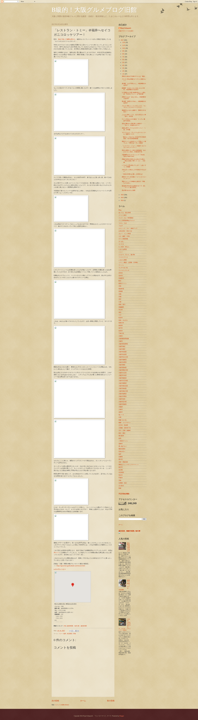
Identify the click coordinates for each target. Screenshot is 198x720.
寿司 (120, 312)
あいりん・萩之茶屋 (125, 212)
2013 (122, 200)
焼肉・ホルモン (123, 320)
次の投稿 (55, 701)
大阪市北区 (122, 399)
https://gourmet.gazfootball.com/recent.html (71, 566)
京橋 (120, 294)
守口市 (121, 309)
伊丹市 (121, 273)
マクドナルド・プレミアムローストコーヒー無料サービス (134, 133)
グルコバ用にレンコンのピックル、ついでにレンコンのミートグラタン (134, 106)
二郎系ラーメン (123, 441)
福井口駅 (76, 626)
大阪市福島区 (123, 393)
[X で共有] (74, 631)
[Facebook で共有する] (76, 631)
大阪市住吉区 (123, 354)
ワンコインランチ (124, 270)
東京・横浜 (122, 433)
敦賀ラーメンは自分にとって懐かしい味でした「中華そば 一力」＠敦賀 (134, 142)
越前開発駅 (70, 626)
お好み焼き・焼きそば (125, 231)
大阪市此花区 (123, 351)
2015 (122, 197)
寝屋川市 (121, 323)
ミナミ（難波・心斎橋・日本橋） (129, 262)
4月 (123, 65)
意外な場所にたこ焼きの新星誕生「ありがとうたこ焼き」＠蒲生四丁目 (134, 151)
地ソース (121, 415)
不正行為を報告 (124, 494)
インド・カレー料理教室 (126, 218)
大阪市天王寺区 (123, 380)
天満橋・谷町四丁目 (125, 428)
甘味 (120, 286)
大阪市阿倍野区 (123, 344)
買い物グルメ (123, 446)
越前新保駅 (84, 626)
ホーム (83, 701)
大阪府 (121, 407)
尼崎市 (121, 443)
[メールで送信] (70, 631)
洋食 (65, 626)
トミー (61, 633)
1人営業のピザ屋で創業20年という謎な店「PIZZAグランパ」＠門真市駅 (134, 93)
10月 (124, 48)
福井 (64, 633)
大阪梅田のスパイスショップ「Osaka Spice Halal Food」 (133, 155)
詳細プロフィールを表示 (126, 31)
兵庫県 (121, 457)
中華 (120, 417)
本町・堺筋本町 (123, 462)
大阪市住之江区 (123, 357)
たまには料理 (123, 249)
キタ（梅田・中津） (125, 236)
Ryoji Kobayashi (126, 28)
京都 (120, 296)
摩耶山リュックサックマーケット (129, 464)
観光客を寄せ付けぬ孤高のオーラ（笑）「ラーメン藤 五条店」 (134, 186)
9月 (123, 51)
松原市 (121, 317)
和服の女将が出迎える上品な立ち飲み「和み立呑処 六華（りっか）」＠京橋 (133, 160)
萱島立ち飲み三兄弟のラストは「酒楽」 (134, 76)
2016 (122, 195)
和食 (120, 488)
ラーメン (121, 265)
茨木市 (121, 275)
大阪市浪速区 (123, 404)
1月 (123, 74)
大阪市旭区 (122, 346)
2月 (123, 71)
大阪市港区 (122, 349)
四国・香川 (122, 304)
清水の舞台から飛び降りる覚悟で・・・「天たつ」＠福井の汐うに (134, 124)
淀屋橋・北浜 (123, 483)
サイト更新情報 (123, 239)
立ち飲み (121, 485)
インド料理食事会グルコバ (127, 220)
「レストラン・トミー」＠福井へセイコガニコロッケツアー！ (134, 146)
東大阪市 (121, 435)
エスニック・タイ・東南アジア (128, 228)
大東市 (121, 409)
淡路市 (121, 412)
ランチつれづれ (123, 267)
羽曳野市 (121, 278)
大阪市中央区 (123, 375)
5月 (123, 62)
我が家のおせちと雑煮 (128, 190)
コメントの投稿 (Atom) (62, 705)
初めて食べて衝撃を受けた (66, 39)
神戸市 (121, 328)
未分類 (121, 470)
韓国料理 (121, 289)
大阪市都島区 (123, 383)
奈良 (120, 438)
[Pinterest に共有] (78, 631)
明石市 (121, 475)
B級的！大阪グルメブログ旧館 (94, 9)
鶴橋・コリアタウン (125, 422)
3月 (123, 68)
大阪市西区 (122, 365)
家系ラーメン (123, 283)
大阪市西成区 (123, 367)
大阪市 (121, 341)
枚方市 (121, 467)
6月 (123, 59)
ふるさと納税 (123, 260)
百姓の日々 (122, 451)
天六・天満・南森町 (125, 430)
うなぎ (121, 225)
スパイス (121, 244)
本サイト (57, 552)
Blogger (121, 716)
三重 (120, 302)
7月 (123, 57)
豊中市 (121, 459)
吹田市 (121, 331)
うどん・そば (123, 223)
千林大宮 (121, 333)
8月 (123, 54)
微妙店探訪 (122, 449)
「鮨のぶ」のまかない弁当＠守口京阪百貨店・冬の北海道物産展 (134, 137)
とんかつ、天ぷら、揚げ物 (127, 254)
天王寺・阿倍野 (123, 425)
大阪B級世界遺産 (124, 338)
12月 (124, 42)
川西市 (121, 336)
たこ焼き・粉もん (124, 247)
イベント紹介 (123, 215)
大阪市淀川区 (123, 401)
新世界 (121, 325)
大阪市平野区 (123, 396)
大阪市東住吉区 (123, 386)
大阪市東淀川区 (123, 391)
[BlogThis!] (72, 631)
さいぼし (121, 241)
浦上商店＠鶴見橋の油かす (128, 547)
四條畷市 (121, 307)
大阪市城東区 (123, 359)
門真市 (121, 477)
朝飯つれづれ (123, 420)
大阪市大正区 (123, 373)
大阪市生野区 (123, 362)
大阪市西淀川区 (123, 370)
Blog (120, 210)
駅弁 (120, 281)
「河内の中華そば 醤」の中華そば (132, 174)
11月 (124, 45)
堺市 (120, 299)
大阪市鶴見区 (123, 378)
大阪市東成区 (123, 388)
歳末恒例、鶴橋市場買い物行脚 (129, 531)
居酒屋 (121, 291)
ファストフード (123, 257)
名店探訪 (69, 633)
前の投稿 (110, 701)
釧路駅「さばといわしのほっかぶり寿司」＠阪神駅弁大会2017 (133, 88)
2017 (122, 40)
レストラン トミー (60, 569)
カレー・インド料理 (125, 233)
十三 (120, 315)
